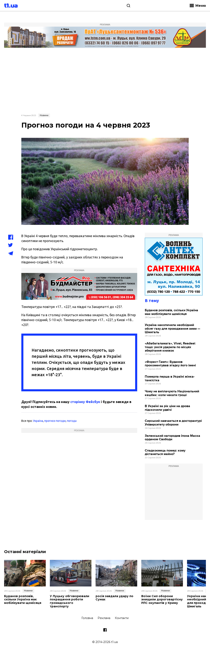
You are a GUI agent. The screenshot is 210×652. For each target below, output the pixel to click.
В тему (152, 300)
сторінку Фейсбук (85, 402)
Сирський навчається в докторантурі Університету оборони (173, 422)
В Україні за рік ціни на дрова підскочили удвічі (167, 408)
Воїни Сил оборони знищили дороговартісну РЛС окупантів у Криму (162, 599)
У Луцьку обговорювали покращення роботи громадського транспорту (69, 601)
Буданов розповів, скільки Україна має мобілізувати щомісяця (171, 312)
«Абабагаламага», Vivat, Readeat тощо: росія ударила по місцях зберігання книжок (170, 347)
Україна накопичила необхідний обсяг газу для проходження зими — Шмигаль (172, 328)
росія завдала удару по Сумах (114, 597)
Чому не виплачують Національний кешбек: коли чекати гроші (172, 393)
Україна (38, 420)
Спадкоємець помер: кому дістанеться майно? (165, 452)
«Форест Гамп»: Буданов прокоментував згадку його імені (170, 363)
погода (71, 420)
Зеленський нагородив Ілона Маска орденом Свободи (172, 437)
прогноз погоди (55, 420)
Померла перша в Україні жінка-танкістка (170, 378)
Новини (44, 115)
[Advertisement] (105, 80)
